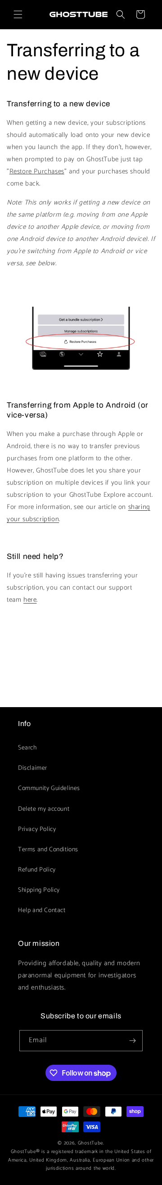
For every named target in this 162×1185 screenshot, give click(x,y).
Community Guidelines (49, 788)
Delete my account (43, 809)
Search (27, 748)
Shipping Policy (39, 890)
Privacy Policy (37, 829)
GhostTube (90, 1143)
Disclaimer (32, 768)
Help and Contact (42, 910)
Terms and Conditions (48, 849)
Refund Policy (37, 870)
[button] (18, 14)
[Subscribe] (132, 1040)
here (29, 599)
